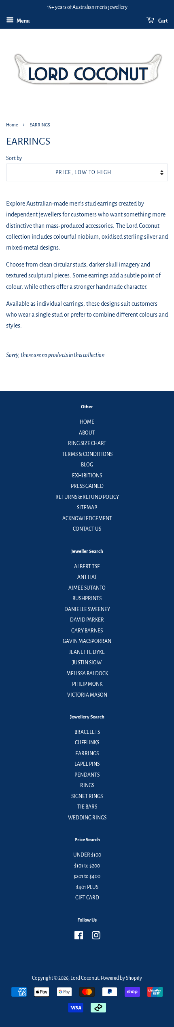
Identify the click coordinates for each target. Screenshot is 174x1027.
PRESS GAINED (87, 486)
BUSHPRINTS (87, 598)
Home (12, 124)
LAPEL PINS (87, 764)
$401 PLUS (87, 887)
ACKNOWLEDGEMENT (87, 518)
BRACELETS (87, 732)
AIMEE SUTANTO (87, 588)
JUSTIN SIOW (87, 663)
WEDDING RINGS (87, 818)
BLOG (87, 465)
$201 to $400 (87, 876)
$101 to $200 (87, 866)
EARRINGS (87, 753)
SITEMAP (87, 507)
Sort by (14, 158)
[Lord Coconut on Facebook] (78, 937)
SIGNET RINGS (87, 796)
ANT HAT (87, 577)
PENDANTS (87, 775)
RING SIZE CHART (87, 443)
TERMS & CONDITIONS (87, 454)
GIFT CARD (87, 898)
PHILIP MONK (87, 684)
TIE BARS (87, 807)
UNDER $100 (87, 855)
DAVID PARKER (87, 620)
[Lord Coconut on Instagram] (95, 937)
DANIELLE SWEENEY (87, 609)
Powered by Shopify (121, 978)
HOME (87, 422)
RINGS (87, 785)
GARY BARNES (87, 631)
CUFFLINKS (87, 743)
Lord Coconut (84, 978)
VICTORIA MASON (87, 695)
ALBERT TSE (87, 566)
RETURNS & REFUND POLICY (87, 497)
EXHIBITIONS (87, 476)
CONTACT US (87, 529)
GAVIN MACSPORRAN (87, 641)
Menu (23, 21)
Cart (162, 21)
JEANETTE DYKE (87, 652)
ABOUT (87, 433)
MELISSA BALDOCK (87, 673)
